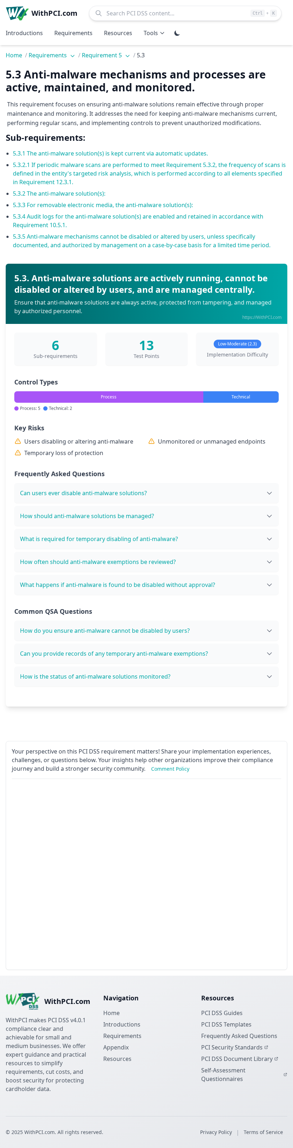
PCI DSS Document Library (237, 1059)
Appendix (116, 1047)
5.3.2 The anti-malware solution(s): (59, 193)
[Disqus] (146, 874)
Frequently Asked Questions (239, 1036)
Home (14, 55)
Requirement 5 (102, 55)
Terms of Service (263, 1132)
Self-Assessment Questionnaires (223, 1074)
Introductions (121, 1024)
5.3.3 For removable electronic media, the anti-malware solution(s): (103, 205)
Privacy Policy (216, 1132)
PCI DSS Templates (226, 1024)
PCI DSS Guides (222, 1013)
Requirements (48, 55)
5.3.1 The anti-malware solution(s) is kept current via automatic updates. (110, 153)
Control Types (36, 382)
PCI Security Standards (232, 1047)
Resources (117, 1059)
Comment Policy (170, 768)
